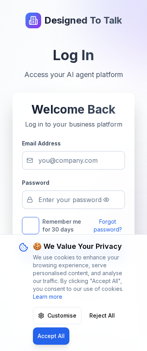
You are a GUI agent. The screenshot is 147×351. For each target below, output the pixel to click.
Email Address (41, 143)
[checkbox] (30, 225)
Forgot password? (108, 225)
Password (35, 182)
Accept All (51, 336)
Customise (61, 315)
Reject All (102, 315)
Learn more (47, 296)
